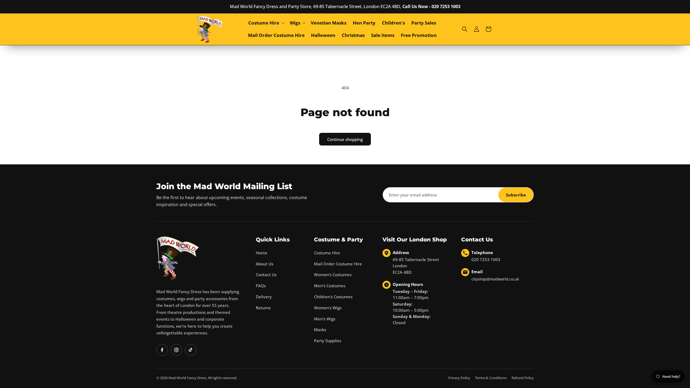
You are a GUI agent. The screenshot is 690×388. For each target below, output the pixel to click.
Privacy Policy (459, 377)
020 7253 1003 (485, 259)
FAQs (261, 285)
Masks (320, 329)
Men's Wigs (324, 318)
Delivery (264, 296)
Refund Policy (523, 377)
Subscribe (516, 195)
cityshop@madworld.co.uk (495, 279)
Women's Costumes (332, 274)
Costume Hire (327, 252)
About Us (264, 263)
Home (261, 252)
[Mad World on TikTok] (190, 350)
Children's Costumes (333, 296)
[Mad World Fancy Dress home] (177, 258)
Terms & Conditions (491, 377)
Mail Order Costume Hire (338, 263)
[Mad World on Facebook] (162, 350)
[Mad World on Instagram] (176, 350)
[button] (266, 23)
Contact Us (266, 274)
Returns (263, 307)
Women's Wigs (327, 307)
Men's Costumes (329, 285)
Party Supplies (327, 340)
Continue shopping (345, 139)
